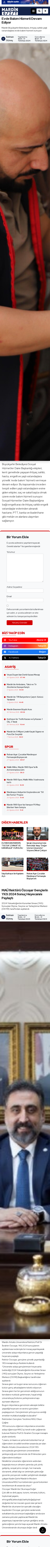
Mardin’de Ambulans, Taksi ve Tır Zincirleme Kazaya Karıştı (22, 687)
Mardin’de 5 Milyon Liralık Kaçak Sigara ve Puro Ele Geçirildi (25, 734)
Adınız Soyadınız (14, 587)
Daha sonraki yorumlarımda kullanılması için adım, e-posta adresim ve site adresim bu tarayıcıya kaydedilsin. (25, 613)
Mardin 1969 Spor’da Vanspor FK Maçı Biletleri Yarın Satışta (23, 807)
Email (9, 596)
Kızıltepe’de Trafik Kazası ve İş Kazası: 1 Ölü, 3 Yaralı (25, 722)
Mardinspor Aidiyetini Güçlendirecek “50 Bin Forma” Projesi (25, 795)
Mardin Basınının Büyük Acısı (19, 710)
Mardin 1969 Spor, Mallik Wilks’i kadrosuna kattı (25, 782)
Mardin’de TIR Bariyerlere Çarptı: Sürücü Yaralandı (25, 699)
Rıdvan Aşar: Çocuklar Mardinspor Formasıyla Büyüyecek (22, 757)
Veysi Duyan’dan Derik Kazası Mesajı (23, 676)
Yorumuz (11, 552)
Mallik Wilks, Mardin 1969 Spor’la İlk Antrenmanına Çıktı (22, 770)
